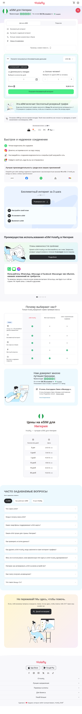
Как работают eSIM (22, 501)
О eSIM (8, 501)
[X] (43, 673)
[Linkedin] (48, 673)
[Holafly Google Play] (49, 668)
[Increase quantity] (71, 79)
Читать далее (60, 394)
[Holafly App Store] (33, 668)
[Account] (78, 3)
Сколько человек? (52, 72)
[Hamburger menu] (3, 3)
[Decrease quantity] (45, 79)
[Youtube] (38, 673)
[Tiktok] (53, 673)
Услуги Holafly (37, 501)
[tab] (23, 23)
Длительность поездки (19, 72)
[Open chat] (78, 10)
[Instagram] (34, 673)
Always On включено (17, 41)
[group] (41, 509)
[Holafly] (41, 662)
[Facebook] (29, 673)
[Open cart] (74, 2)
